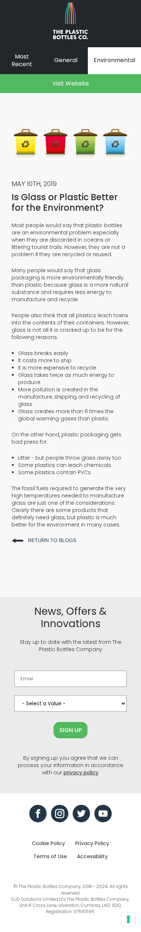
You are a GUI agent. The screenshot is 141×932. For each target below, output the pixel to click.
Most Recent (22, 60)
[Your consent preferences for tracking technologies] (128, 919)
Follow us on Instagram (59, 813)
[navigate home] (70, 23)
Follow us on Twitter (81, 813)
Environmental (114, 60)
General (65, 60)
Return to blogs (52, 540)
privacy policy (81, 772)
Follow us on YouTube (103, 813)
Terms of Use (50, 856)
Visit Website (70, 83)
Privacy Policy (92, 843)
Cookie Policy (48, 843)
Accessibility (92, 856)
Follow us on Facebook (38, 813)
